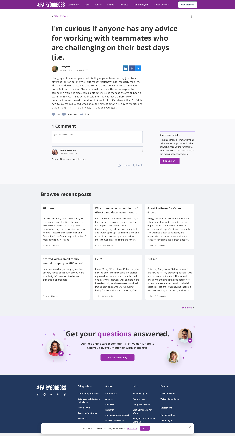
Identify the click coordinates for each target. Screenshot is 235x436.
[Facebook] (38, 394)
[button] (192, 17)
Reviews (124, 4)
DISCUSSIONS (61, 16)
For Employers (141, 4)
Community (73, 4)
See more (187, 307)
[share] (81, 114)
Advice (98, 4)
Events (110, 4)
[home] (51, 4)
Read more (132, 428)
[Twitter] (51, 394)
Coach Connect (161, 4)
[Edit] (192, 17)
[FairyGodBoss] (51, 388)
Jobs (87, 4)
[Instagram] (44, 394)
